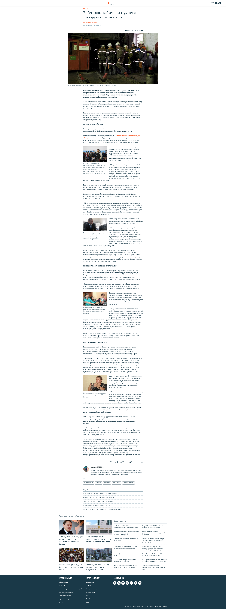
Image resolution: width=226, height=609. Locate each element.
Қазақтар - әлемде (91, 589)
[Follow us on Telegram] (131, 583)
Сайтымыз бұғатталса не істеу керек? (70, 589)
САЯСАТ (85, 9)
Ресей (87, 595)
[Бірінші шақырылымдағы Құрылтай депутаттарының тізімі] (71, 555)
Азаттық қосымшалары (66, 592)
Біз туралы (62, 585)
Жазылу (61, 602)
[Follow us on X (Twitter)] (119, 583)
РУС (212, 3)
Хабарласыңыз (63, 582)
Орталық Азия (90, 592)
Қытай (88, 599)
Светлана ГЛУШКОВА (89, 22)
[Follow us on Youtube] (123, 583)
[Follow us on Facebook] (114, 583)
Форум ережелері (64, 599)
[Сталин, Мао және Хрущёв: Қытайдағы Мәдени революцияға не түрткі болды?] (71, 527)
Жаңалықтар (90, 582)
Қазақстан (89, 585)
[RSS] (135, 583)
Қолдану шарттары (65, 595)
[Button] (127, 31)
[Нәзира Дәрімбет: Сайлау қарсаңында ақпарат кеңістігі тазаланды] (99, 555)
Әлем (87, 602)
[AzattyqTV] (207, 3)
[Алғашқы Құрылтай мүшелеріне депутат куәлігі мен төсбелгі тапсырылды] (99, 527)
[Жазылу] (139, 583)
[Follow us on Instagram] (127, 583)
